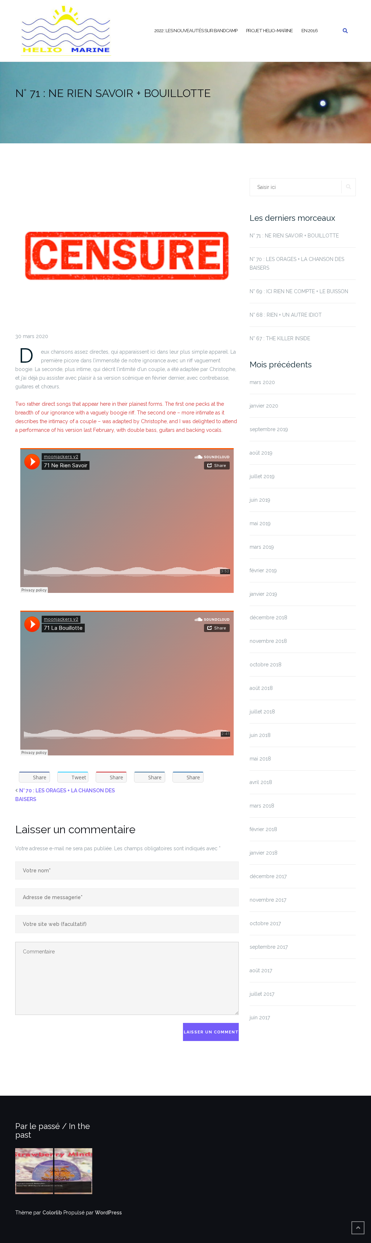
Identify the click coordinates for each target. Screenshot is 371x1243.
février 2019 (263, 570)
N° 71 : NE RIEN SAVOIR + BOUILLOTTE (294, 236)
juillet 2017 (262, 994)
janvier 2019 (263, 594)
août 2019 (261, 453)
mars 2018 (262, 806)
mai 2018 (260, 759)
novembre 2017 (268, 900)
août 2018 (261, 688)
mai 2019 (260, 523)
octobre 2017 (265, 923)
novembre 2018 (268, 641)
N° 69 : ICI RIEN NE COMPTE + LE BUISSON (299, 291)
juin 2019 (260, 500)
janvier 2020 (264, 406)
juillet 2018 (262, 712)
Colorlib (52, 1212)
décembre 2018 (268, 617)
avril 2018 (261, 782)
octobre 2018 (266, 664)
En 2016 (309, 30)
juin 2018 (260, 735)
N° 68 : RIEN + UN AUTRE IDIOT (286, 315)
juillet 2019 (262, 476)
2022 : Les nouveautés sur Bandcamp (195, 30)
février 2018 (263, 829)
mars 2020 (262, 382)
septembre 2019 (269, 429)
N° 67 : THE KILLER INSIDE (280, 338)
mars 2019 (262, 547)
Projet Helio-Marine (269, 30)
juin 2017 (260, 1017)
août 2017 (261, 970)
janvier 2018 (264, 853)
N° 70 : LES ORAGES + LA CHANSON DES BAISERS (297, 263)
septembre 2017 (269, 947)
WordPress (108, 1212)
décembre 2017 (268, 876)
